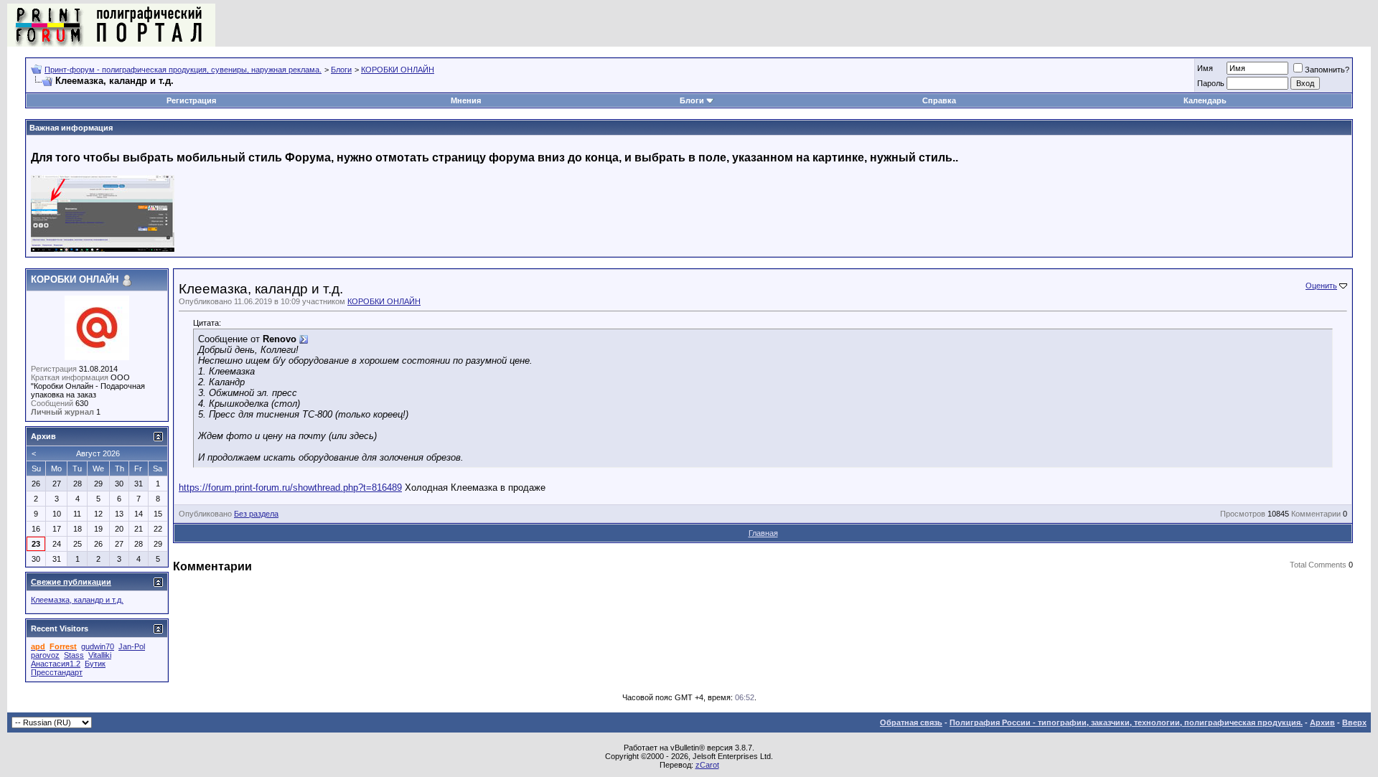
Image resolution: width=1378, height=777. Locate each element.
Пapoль (1210, 83)
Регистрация (191, 100)
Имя (1205, 68)
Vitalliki (99, 655)
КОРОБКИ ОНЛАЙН (397, 69)
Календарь (1205, 100)
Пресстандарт (57, 672)
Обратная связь (911, 722)
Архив (1322, 722)
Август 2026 (98, 453)
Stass (74, 655)
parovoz (45, 655)
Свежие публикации (71, 582)
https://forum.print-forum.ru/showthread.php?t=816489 (290, 487)
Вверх (1354, 722)
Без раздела (256, 513)
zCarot (707, 764)
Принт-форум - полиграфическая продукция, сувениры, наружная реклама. (183, 69)
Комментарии (1316, 513)
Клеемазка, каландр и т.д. (77, 599)
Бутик (95, 663)
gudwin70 (97, 646)
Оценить (1321, 285)
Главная (763, 533)
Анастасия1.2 (55, 663)
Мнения (466, 100)
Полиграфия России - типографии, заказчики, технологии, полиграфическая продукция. (1126, 722)
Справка (939, 100)
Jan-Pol (131, 646)
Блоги (341, 69)
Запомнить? (1327, 69)
